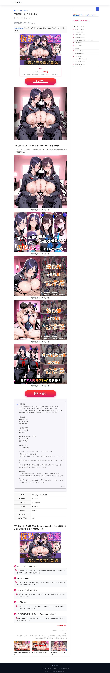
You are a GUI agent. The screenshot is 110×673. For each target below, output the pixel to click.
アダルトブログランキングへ (88, 15)
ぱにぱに (78, 42)
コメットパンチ (80, 61)
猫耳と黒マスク (80, 64)
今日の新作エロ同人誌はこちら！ (81, 20)
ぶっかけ (46, 635)
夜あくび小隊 (80, 29)
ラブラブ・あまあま (56, 635)
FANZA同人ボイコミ (81, 59)
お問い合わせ (45, 668)
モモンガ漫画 (16, 2)
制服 (37, 638)
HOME (55, 665)
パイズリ (35, 635)
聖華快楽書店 (79, 53)
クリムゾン (79, 32)
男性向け (52, 638)
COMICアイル (80, 37)
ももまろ (78, 45)
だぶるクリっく (80, 34)
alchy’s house (19, 28)
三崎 (77, 48)
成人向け (46, 638)
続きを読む (40, 393)
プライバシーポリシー (63, 668)
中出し (64, 635)
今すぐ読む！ (40, 81)
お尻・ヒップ (27, 635)
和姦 (41, 638)
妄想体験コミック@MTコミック (84, 40)
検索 (97, 9)
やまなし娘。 (79, 50)
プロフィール (53, 668)
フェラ (41, 635)
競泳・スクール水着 (61, 638)
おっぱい (20, 635)
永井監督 (78, 56)
